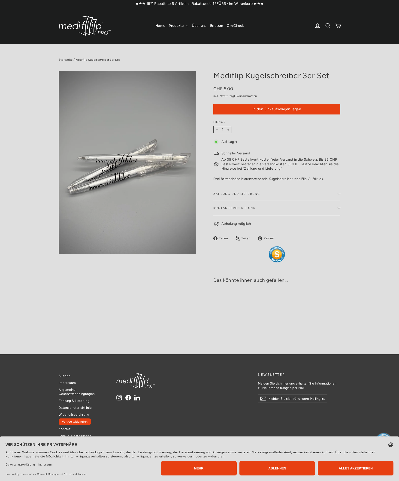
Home (160, 26)
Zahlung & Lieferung (74, 401)
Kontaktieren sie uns (234, 208)
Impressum (67, 383)
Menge (219, 121)
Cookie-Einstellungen (75, 436)
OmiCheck (235, 26)
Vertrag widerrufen (75, 421)
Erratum (216, 26)
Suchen (64, 376)
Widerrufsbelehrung (74, 414)
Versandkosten (246, 96)
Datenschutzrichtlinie (75, 407)
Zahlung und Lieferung (236, 193)
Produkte (176, 26)
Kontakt (65, 429)
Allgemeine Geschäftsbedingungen (77, 392)
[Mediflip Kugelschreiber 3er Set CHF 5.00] (226, 304)
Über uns (199, 26)
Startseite (66, 59)
